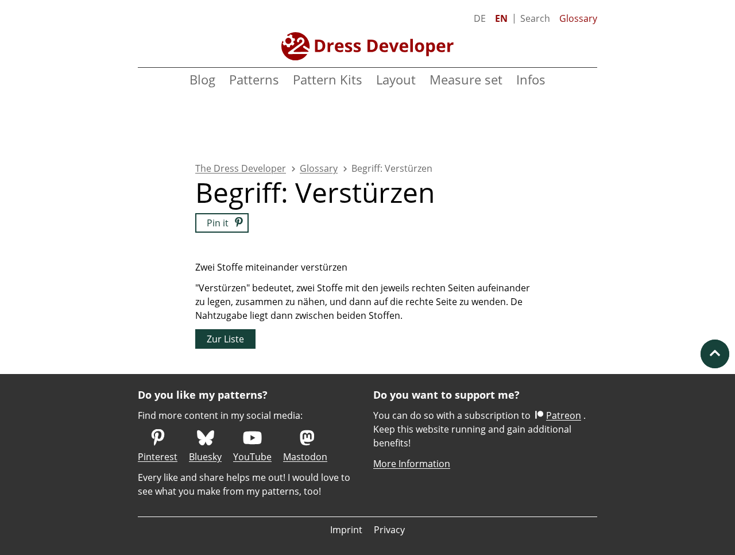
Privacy (389, 529)
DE (480, 18)
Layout (396, 79)
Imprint (346, 529)
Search (535, 18)
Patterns (254, 79)
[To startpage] (367, 46)
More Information (411, 463)
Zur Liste (225, 339)
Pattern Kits (327, 79)
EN (501, 18)
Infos (531, 79)
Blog (202, 79)
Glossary (578, 18)
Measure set (466, 79)
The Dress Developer (240, 168)
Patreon (563, 415)
